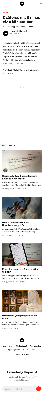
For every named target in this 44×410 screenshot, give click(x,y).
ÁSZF (25, 349)
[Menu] (41, 3)
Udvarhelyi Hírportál (18, 31)
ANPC (33, 349)
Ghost (26, 354)
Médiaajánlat (21, 346)
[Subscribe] (38, 388)
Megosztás (15, 35)
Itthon (5, 13)
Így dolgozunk (14, 349)
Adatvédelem (35, 346)
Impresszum (8, 346)
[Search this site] (4, 3)
